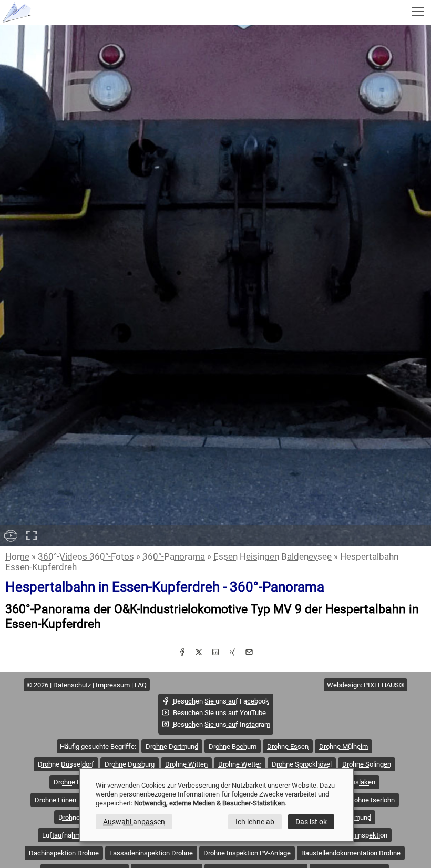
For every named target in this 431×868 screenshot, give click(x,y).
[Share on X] (198, 653)
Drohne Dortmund (172, 746)
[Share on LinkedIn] (215, 653)
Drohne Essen (288, 746)
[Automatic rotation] (10, 535)
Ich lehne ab (254, 822)
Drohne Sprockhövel (302, 764)
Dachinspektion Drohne (64, 853)
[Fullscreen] (31, 535)
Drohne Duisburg (130, 764)
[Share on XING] (232, 653)
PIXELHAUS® (384, 685)
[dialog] (216, 805)
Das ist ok (311, 822)
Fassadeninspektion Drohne (151, 853)
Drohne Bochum (232, 746)
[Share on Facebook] (181, 653)
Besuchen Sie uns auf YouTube (219, 713)
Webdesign (344, 685)
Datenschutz (72, 685)
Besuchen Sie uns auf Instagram (221, 724)
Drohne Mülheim (343, 746)
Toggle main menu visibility (418, 10)
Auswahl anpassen (134, 822)
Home (17, 556)
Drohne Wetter (239, 764)
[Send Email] (249, 653)
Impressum (113, 685)
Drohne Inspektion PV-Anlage (247, 853)
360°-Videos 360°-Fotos (86, 556)
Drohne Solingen (366, 764)
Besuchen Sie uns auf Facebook (221, 701)
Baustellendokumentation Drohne (351, 853)
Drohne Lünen (55, 800)
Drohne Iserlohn (371, 800)
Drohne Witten (186, 764)
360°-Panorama (173, 556)
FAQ (141, 685)
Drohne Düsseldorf (66, 764)
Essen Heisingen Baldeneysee (272, 556)
